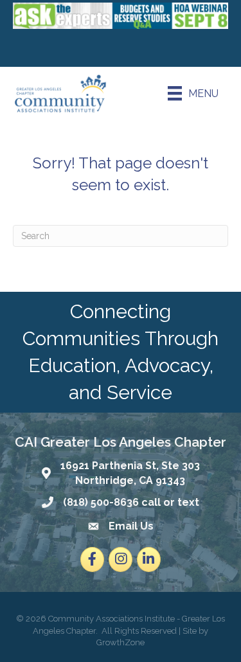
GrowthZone (120, 642)
